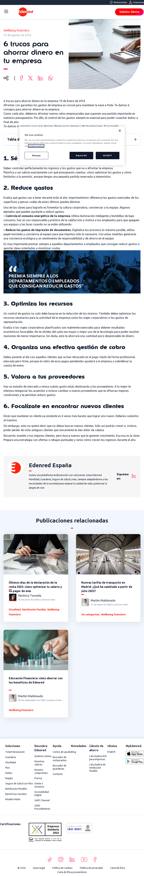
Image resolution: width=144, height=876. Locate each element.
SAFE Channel (42, 800)
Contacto (58, 774)
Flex (7, 767)
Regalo (9, 778)
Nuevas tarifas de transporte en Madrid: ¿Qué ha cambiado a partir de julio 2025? (106, 587)
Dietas (8, 773)
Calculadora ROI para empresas (98, 758)
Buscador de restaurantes (60, 759)
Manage (36, 155)
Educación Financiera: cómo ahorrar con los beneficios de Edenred (36, 680)
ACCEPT (107, 155)
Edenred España (50, 465)
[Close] (120, 130)
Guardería (10, 757)
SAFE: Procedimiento (42, 807)
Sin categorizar (90, 614)
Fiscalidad (15, 609)
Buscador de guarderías (59, 767)
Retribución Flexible (16, 788)
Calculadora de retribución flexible (97, 767)
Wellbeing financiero (16, 30)
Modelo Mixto (12, 799)
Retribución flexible (34, 609)
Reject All (81, 155)
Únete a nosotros (39, 785)
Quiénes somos (42, 756)
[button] (135, 139)
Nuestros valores (39, 763)
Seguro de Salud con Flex (19, 783)
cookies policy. (36, 146)
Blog (73, 752)
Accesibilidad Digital (41, 793)
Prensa (38, 778)
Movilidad (10, 762)
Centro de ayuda (62, 752)
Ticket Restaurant (15, 752)
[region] (72, 145)
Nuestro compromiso (41, 771)
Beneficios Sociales (16, 794)
